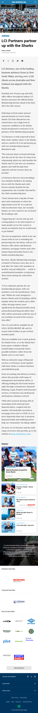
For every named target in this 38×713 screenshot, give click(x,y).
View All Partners (19, 668)
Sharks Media (6, 50)
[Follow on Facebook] (28, 676)
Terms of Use (14, 697)
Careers (8, 702)
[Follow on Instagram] (35, 676)
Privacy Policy (23, 697)
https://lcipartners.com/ (21, 434)
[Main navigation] (3, 2)
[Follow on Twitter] (31, 676)
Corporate (5, 36)
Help (12, 702)
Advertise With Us (27, 702)
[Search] (35, 2)
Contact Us (18, 702)
